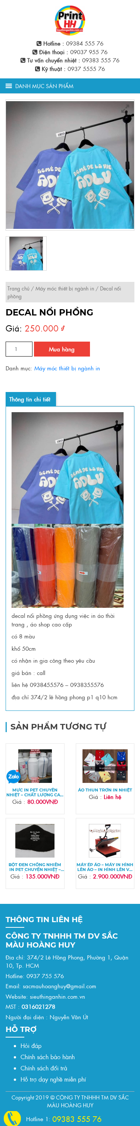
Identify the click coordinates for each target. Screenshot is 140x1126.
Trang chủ (18, 288)
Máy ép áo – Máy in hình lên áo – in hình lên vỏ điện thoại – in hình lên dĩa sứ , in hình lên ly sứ (105, 867)
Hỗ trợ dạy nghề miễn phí (53, 1079)
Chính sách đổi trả (44, 1068)
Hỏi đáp (31, 1045)
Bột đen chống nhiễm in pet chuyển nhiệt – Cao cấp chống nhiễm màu (35, 867)
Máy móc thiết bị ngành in (64, 288)
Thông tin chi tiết (29, 399)
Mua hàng (62, 349)
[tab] (30, 399)
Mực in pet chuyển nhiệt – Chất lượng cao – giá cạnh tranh (34, 792)
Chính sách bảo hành (48, 1056)
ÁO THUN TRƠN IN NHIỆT (105, 790)
